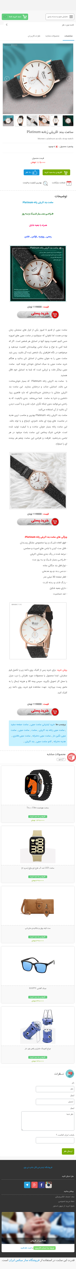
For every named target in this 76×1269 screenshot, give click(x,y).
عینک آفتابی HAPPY (37, 989)
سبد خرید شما (15, 17)
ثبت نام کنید (26, 1248)
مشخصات (68, 36)
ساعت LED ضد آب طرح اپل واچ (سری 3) (37, 868)
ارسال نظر (68, 1151)
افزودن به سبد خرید (53, 172)
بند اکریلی (29, 742)
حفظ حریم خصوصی (66, 1201)
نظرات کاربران (34, 36)
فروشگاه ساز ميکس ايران (24, 1260)
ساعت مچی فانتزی (21, 736)
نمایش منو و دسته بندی (58, 17)
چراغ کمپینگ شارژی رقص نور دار (38, 1049)
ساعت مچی (23, 730)
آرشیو (61, 759)
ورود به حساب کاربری (44, 1248)
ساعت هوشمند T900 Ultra (38, 808)
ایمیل (72, 1095)
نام (73, 1083)
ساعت (34, 730)
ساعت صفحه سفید (19, 725)
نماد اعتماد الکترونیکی (64, 1197)
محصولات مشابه (52, 36)
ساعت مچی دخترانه (41, 736)
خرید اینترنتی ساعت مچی (42, 725)
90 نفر (28, 172)
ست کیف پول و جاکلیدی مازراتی (38, 928)
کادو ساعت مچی (44, 742)
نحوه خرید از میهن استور (63, 1206)
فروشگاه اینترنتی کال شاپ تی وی (38, 1167)
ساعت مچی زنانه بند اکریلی (52, 730)
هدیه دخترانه (59, 742)
